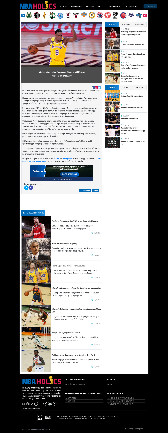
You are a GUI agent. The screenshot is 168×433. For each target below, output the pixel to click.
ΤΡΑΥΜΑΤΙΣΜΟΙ (114, 7)
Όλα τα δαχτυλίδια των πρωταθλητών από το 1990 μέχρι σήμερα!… (133, 131)
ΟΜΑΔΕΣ (101, 7)
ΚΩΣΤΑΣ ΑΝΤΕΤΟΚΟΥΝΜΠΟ (121, 404)
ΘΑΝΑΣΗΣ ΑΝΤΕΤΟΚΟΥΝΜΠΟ (122, 401)
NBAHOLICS (50, 429)
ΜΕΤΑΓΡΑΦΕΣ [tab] (126, 24)
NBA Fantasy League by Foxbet (132, 107)
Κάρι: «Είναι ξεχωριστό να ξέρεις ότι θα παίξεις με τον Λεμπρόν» (76, 288)
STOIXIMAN (72, 398)
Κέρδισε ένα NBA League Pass (132, 96)
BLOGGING (90, 7)
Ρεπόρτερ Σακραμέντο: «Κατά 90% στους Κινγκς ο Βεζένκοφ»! (75, 221)
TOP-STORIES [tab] (139, 87)
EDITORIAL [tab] (112, 87)
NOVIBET (71, 401)
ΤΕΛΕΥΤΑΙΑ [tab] (112, 24)
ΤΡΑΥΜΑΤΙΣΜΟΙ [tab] (139, 24)
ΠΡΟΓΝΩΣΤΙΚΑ (76, 7)
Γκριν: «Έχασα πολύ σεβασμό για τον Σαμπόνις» (69, 266)
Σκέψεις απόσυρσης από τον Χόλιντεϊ (66, 333)
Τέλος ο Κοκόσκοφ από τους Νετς (64, 243)
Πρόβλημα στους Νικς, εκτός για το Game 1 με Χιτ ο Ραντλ (73, 355)
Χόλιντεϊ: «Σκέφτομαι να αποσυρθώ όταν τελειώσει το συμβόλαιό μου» (132, 79)
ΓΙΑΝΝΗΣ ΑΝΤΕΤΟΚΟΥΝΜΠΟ (121, 398)
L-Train (112, 384)
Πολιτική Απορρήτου (76, 384)
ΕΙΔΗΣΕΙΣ (63, 7)
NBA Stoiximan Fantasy (129, 118)
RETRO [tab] (126, 87)
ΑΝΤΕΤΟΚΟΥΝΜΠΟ (131, 7)
